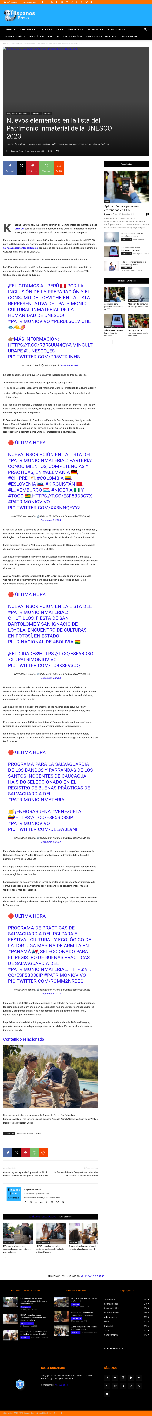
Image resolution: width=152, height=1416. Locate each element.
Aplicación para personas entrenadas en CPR (121, 208)
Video (9, 29)
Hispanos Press (16, 151)
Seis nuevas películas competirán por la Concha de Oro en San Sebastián (39, 1115)
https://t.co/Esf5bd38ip (44, 817)
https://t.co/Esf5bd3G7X (62, 496)
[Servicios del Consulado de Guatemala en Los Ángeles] (61, 1316)
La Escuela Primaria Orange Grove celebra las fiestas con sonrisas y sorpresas (76, 1174)
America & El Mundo (100, 36)
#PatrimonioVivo (29, 321)
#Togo (16, 496)
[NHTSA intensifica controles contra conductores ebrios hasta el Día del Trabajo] (50, 1233)
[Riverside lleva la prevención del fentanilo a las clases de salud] (83, 1233)
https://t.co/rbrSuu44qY (38, 345)
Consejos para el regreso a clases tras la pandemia (138, 333)
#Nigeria (62, 490)
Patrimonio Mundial (25, 1133)
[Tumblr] (77, 2)
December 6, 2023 (70, 365)
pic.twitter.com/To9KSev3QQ (44, 665)
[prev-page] (5, 1258)
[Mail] (62, 2)
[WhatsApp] (34, 1152)
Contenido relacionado (23, 1039)
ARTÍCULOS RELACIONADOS (42, 1217)
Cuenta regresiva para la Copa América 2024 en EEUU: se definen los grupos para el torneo (25, 1174)
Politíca (35, 36)
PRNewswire (129, 36)
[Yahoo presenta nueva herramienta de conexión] (111, 251)
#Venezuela (66, 811)
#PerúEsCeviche (71, 321)
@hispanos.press (92, 1276)
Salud (52, 36)
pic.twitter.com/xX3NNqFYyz (44, 507)
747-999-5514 (61, 1384)
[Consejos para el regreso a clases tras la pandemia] (138, 321)
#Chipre (18, 478)
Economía (94, 29)
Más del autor (66, 1217)
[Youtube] (91, 2)
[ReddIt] (43, 1152)
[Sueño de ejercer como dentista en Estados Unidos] (61, 1331)
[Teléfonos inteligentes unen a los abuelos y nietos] (111, 266)
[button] (145, 29)
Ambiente (26, 29)
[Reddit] (72, 2)
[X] (81, 2)
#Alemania (56, 472)
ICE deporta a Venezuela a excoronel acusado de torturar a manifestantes (17, 1249)
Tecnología (71, 36)
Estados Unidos (43, 1242)
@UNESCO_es (39, 351)
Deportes (74, 29)
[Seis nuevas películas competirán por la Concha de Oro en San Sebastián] (50, 1078)
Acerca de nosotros (113, 1348)
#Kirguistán (60, 484)
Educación (115, 29)
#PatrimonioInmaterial (37, 460)
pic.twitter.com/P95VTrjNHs (44, 357)
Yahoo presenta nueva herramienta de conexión (113, 333)
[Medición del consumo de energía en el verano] (111, 237)
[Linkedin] (57, 2)
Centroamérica (24, 114)
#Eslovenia (22, 484)
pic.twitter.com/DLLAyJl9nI (42, 829)
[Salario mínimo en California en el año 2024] (61, 1302)
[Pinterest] (67, 2)
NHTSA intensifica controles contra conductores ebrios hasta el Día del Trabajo (50, 1249)
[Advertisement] (50, 198)
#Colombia (50, 478)
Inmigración (14, 36)
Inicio (5, 43)
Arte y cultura (50, 29)
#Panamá (19, 951)
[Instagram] (52, 2)
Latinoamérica (36, 114)
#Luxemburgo (25, 490)
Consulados (76, 1318)
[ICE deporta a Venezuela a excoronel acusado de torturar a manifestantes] (18, 1233)
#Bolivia (63, 642)
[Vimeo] (86, 2)
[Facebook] (42, 2)
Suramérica (48, 114)
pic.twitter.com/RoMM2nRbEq (46, 981)
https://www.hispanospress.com (36, 1193)
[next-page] (10, 1258)
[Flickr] (47, 2)
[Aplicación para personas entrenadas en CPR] (126, 187)
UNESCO (39, 1133)
